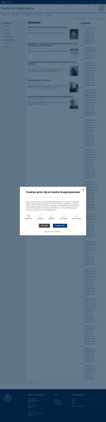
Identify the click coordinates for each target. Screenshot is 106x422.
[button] (53, 232)
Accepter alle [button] (60, 226)
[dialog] (53, 211)
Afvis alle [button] (44, 226)
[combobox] (83, 189)
